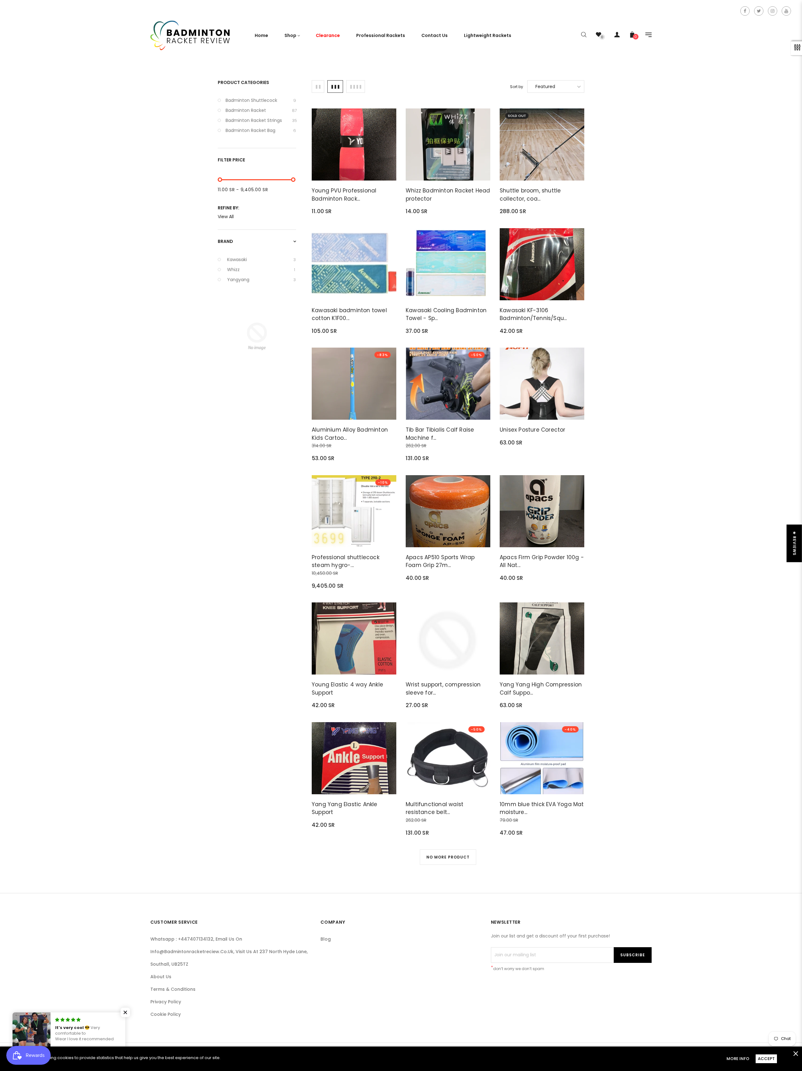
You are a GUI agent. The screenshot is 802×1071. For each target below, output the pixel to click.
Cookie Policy (165, 1014)
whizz (261, 269)
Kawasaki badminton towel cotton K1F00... (349, 314)
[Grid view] (318, 86)
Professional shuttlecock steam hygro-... (345, 561)
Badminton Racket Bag (261, 130)
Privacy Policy (165, 1002)
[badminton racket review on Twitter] (758, 11)
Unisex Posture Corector (532, 429)
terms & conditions (172, 989)
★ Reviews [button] (794, 543)
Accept (766, 1059)
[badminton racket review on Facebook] (745, 11)
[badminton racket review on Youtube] (786, 11)
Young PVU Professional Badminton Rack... (344, 194)
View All (226, 216)
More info (737, 1059)
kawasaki (261, 259)
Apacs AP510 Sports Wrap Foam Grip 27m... (440, 561)
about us (160, 977)
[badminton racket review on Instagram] (772, 11)
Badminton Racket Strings (261, 120)
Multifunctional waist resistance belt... (434, 808)
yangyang (261, 279)
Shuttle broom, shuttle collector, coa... (530, 194)
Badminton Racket (261, 110)
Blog (325, 939)
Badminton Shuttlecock (261, 100)
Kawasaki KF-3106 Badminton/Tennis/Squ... (533, 314)
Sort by (516, 86)
